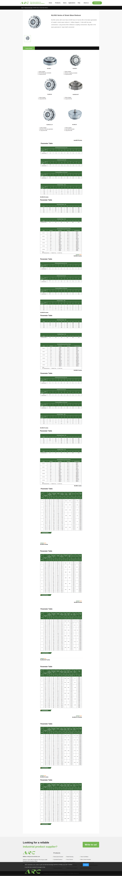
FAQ (79, 2)
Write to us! (97, 2)
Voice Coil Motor (84, 856)
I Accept (86, 864)
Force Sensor (69, 859)
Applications (71, 2)
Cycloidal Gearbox (57, 859)
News (64, 2)
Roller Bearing (69, 856)
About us (86, 2)
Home (50, 2)
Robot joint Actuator (58, 856)
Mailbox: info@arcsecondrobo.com (31, 856)
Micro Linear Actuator (86, 859)
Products (57, 2)
